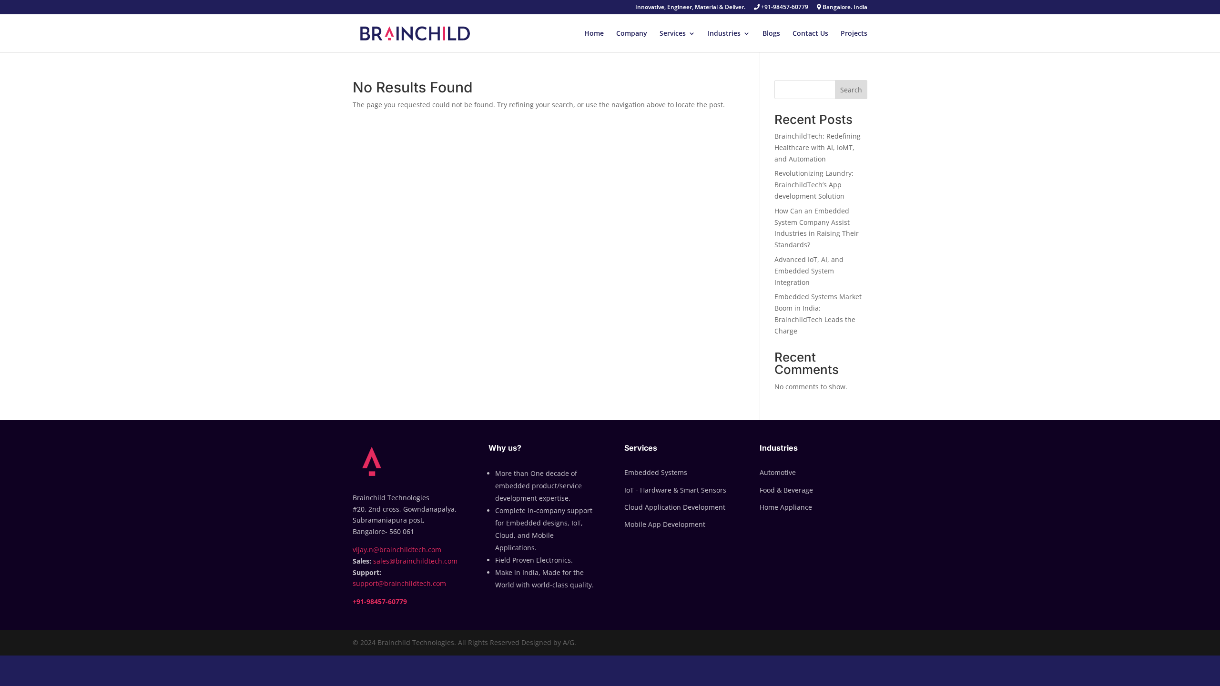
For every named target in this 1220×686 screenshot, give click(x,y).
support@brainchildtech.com (399, 583)
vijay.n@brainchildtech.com (397, 549)
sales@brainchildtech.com (415, 560)
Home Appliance (786, 507)
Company (631, 34)
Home (594, 34)
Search (851, 89)
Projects (854, 34)
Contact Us (810, 34)
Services (673, 34)
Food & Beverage (786, 489)
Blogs (771, 34)
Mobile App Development (664, 524)
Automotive (778, 472)
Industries (724, 34)
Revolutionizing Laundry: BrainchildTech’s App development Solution (814, 185)
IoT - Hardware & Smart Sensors (675, 489)
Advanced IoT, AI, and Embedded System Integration (809, 271)
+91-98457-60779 (784, 7)
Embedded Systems (655, 472)
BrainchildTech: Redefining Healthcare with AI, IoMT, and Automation (817, 147)
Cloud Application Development (674, 507)
